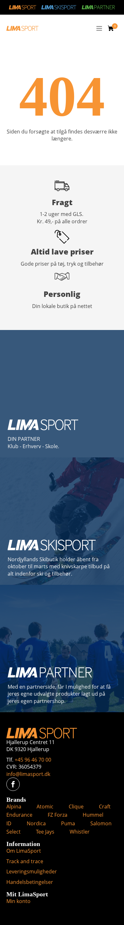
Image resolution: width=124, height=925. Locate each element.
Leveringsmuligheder (31, 871)
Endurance (19, 814)
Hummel (93, 814)
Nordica (36, 823)
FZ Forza (57, 814)
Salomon (101, 823)
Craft (105, 806)
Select (13, 831)
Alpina (13, 806)
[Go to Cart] (113, 29)
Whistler (80, 831)
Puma (68, 823)
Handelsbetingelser (29, 882)
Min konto (18, 901)
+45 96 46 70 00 (33, 759)
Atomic (45, 806)
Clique (76, 806)
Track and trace (24, 861)
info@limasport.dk (28, 774)
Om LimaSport (23, 850)
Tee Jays (45, 831)
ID (8, 823)
